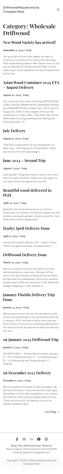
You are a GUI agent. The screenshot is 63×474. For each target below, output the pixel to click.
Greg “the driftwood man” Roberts (31, 445)
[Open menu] (58, 9)
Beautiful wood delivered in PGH (27, 192)
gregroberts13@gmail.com (35, 452)
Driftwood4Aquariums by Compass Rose (21, 9)
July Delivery (14, 130)
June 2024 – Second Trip (24, 160)
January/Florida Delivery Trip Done (29, 297)
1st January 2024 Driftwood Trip (31, 339)
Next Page (52, 411)
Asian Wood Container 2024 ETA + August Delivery (31, 85)
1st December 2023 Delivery (27, 372)
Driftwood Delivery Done (25, 254)
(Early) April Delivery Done (26, 228)
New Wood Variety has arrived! (29, 42)
